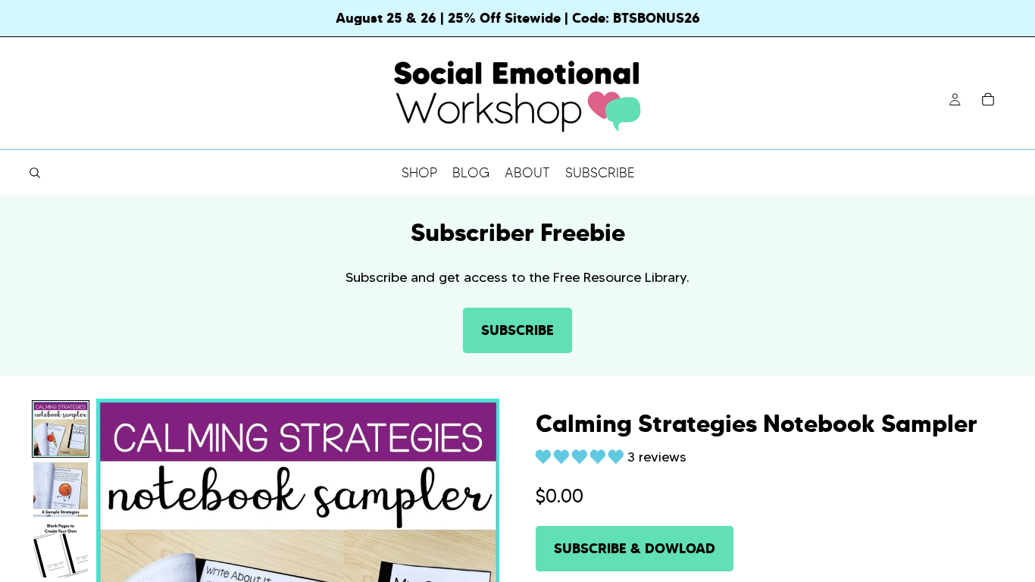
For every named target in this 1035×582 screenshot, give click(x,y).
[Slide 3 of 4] (60, 550)
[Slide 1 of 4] (60, 429)
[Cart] (988, 99)
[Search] (35, 172)
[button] (581, 457)
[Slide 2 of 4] (60, 489)
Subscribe (517, 330)
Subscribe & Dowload (634, 548)
